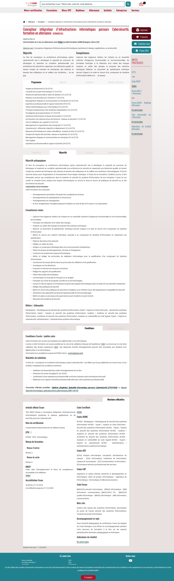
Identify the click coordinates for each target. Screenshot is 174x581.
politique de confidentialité (88, 570)
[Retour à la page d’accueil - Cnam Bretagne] (24, 22)
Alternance (31, 22)
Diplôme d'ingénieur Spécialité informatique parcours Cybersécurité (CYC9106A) (84, 387)
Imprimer (144, 30)
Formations (41, 22)
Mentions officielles (116, 82)
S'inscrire (144, 37)
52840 (79, 412)
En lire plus (101, 76)
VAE (103, 344)
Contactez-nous (144, 43)
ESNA (60, 42)
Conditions (89, 82)
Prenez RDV (144, 50)
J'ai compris (88, 577)
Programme (36, 82)
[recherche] (128, 4)
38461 (28, 475)
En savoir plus (83, 542)
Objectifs (62, 82)
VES (56, 347)
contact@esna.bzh (75, 353)
